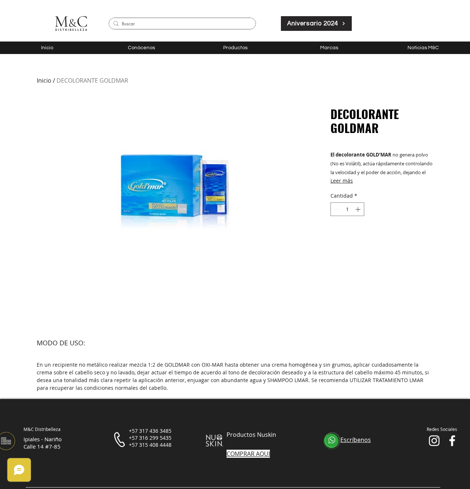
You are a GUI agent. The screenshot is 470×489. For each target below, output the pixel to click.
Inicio (44, 80)
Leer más (341, 180)
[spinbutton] (347, 209)
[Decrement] (336, 209)
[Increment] (358, 209)
